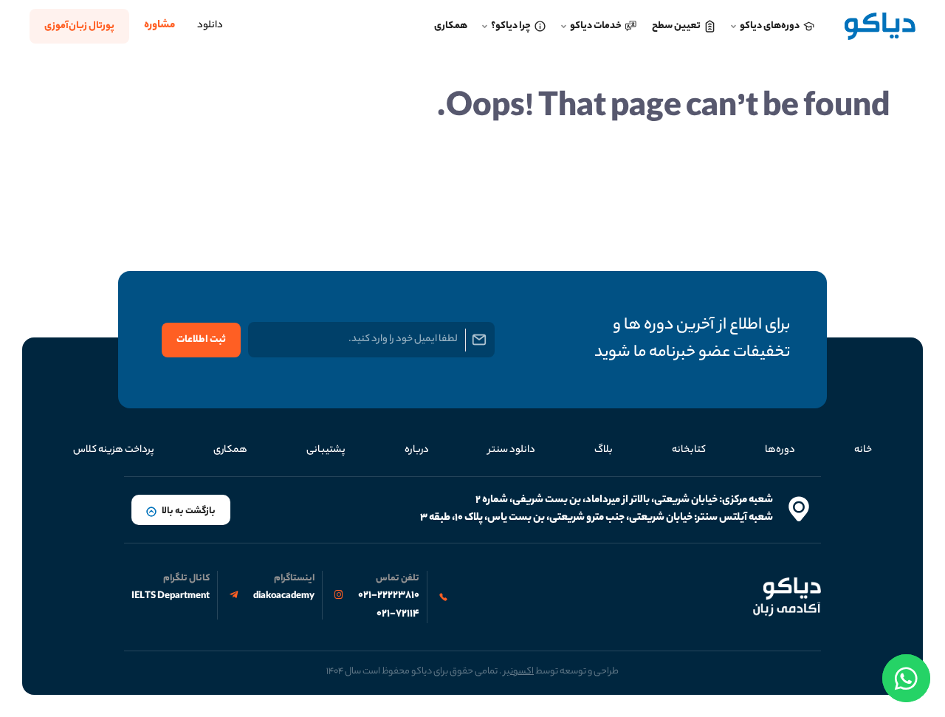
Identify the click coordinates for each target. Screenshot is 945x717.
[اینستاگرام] (338, 595)
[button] (180, 510)
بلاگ (603, 450)
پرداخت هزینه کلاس (113, 450)
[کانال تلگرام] (233, 595)
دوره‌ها (780, 450)
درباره (417, 450)
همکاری (230, 450)
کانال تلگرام (186, 578)
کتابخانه (689, 450)
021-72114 (398, 614)
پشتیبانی (326, 450)
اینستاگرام (294, 578)
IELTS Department (170, 596)
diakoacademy (284, 596)
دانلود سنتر (511, 450)
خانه (863, 450)
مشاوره (159, 26)
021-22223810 (388, 596)
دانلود (210, 25)
